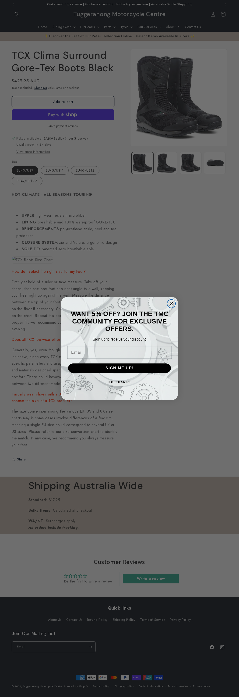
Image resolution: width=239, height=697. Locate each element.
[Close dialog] (171, 303)
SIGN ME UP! (119, 368)
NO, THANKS (120, 382)
